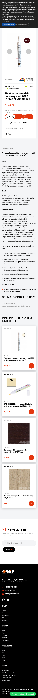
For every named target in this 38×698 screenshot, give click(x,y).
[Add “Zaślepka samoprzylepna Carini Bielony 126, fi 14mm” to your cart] (31, 503)
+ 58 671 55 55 (10, 590)
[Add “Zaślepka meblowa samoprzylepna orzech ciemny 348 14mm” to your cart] (31, 457)
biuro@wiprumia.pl (12, 594)
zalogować (13, 306)
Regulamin (23, 689)
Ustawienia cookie (22, 24)
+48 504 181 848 (11, 587)
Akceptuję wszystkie (9, 24)
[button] (9, 51)
